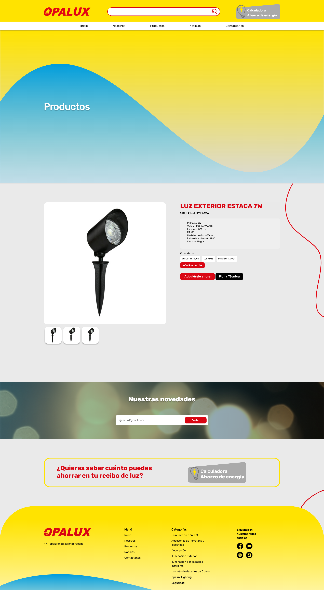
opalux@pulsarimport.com (66, 543)
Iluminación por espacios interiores (187, 563)
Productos (157, 25)
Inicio (84, 25)
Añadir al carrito (192, 265)
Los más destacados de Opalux (191, 571)
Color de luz (187, 253)
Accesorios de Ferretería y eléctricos (187, 542)
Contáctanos (235, 25)
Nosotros (119, 25)
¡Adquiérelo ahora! (197, 276)
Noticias (195, 25)
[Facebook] (240, 546)
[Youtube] (249, 546)
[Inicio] (67, 9)
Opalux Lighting (181, 577)
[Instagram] (240, 555)
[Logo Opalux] (68, 532)
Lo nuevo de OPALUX (184, 535)
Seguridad (178, 582)
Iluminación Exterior (184, 556)
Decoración (178, 550)
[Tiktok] (249, 555)
